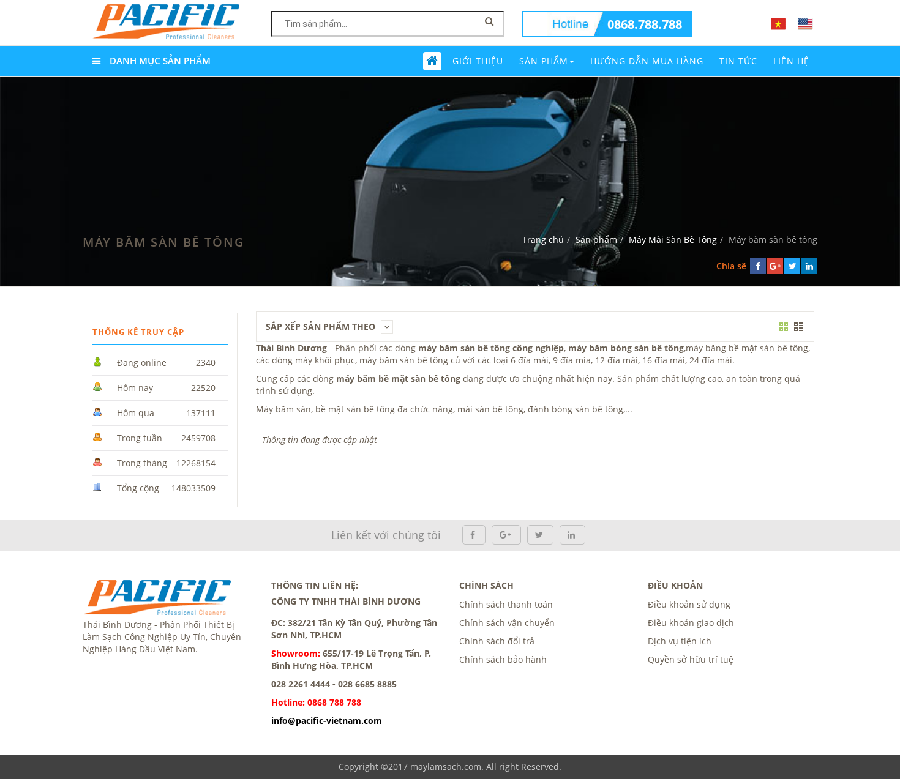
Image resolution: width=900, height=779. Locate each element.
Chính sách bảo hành (503, 659)
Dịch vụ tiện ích (679, 641)
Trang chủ (543, 239)
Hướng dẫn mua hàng (646, 61)
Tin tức (738, 61)
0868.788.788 (644, 24)
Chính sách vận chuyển (507, 622)
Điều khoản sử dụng (689, 604)
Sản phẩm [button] (543, 61)
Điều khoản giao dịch (691, 622)
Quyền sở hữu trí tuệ (690, 659)
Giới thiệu (477, 61)
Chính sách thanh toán (506, 604)
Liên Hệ (791, 61)
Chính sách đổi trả (496, 641)
